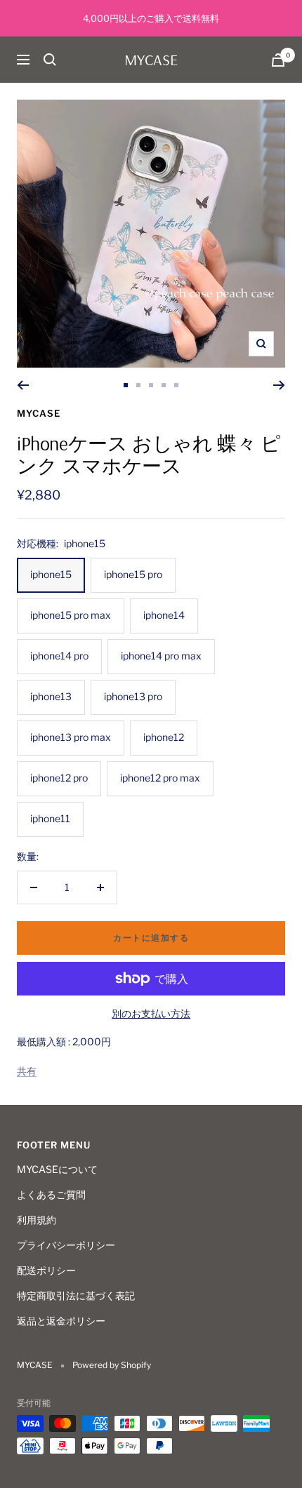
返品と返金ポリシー (61, 1321)
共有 (27, 1071)
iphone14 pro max (161, 656)
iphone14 (164, 615)
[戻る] (23, 385)
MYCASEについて (57, 1169)
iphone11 (50, 818)
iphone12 (163, 737)
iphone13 (51, 696)
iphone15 (51, 574)
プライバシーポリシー (66, 1245)
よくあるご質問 (51, 1194)
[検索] (50, 59)
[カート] (278, 60)
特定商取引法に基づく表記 (76, 1295)
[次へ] (279, 385)
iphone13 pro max (70, 737)
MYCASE (38, 413)
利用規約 (36, 1220)
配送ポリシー (46, 1270)
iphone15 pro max (70, 615)
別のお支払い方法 (151, 1013)
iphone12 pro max (160, 778)
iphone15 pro (133, 574)
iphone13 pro (133, 696)
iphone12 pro (59, 778)
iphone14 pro (59, 656)
